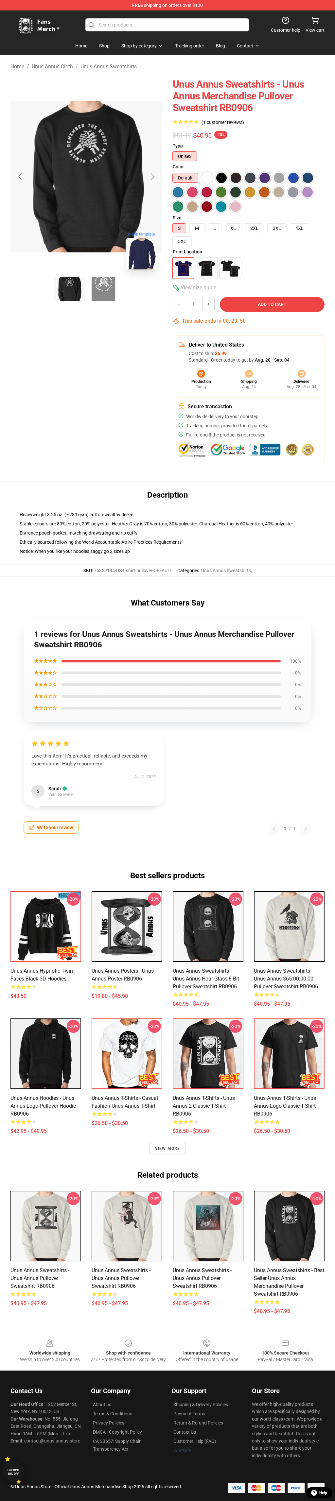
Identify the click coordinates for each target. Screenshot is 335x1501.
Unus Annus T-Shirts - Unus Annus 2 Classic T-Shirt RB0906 (204, 1106)
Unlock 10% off (13, 1472)
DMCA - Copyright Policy (117, 1432)
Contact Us (184, 1432)
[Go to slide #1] (69, 289)
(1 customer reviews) (223, 122)
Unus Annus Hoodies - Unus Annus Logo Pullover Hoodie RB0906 (43, 1106)
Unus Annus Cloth (52, 66)
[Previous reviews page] (274, 829)
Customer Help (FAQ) (194, 1441)
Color (178, 166)
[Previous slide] (20, 176)
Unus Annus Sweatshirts (108, 66)
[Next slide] (152, 176)
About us (102, 1404)
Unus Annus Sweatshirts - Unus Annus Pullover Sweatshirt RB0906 (39, 1278)
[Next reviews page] (305, 829)
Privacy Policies (108, 1422)
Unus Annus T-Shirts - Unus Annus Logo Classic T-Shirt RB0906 (285, 1106)
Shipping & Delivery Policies (200, 1404)
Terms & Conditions (112, 1413)
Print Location (187, 251)
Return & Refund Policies (198, 1422)
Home (17, 66)
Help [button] (323, 1493)
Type (178, 145)
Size (177, 217)
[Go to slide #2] (103, 289)
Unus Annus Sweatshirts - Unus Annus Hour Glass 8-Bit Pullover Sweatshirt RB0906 (206, 979)
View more (167, 1148)
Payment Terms (189, 1413)
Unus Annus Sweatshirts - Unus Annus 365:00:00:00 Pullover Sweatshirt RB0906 (286, 979)
